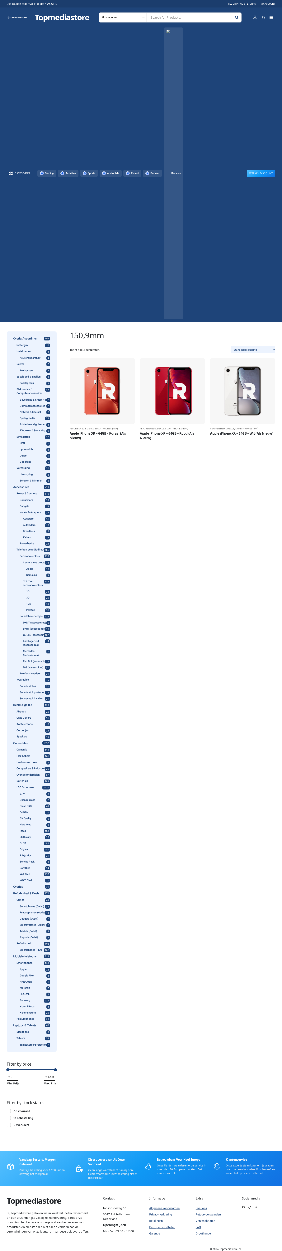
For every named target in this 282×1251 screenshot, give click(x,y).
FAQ (198, 1227)
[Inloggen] (255, 17)
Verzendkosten (205, 1221)
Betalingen (156, 1221)
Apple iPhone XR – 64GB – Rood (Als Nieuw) (167, 435)
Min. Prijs (13, 1083)
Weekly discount (261, 173)
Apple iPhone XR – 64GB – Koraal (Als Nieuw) (98, 435)
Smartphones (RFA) (106, 428)
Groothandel (204, 1233)
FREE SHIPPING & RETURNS (241, 4)
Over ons (201, 1208)
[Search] (237, 17)
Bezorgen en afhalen (162, 1227)
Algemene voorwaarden (164, 1208)
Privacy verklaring (160, 1214)
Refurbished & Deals (82, 428)
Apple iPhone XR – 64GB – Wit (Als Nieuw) (241, 433)
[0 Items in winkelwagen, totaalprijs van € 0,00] (263, 17)
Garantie (154, 1233)
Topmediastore (62, 17)
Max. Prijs (50, 1083)
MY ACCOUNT (268, 4)
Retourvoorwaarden (208, 1214)
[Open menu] (271, 17)
